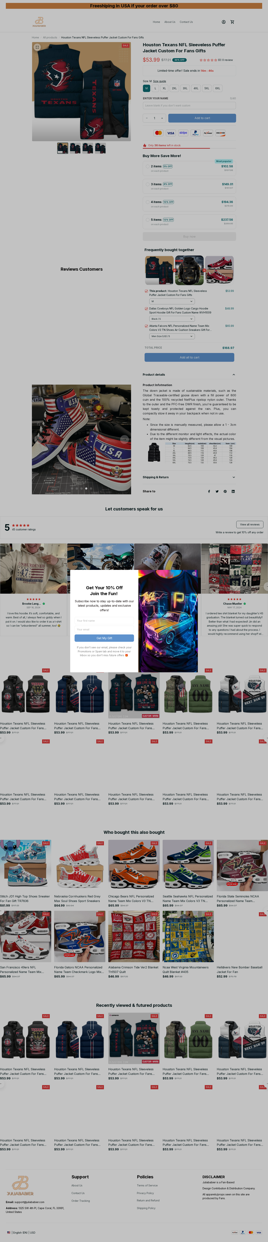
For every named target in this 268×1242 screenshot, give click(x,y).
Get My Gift (104, 638)
